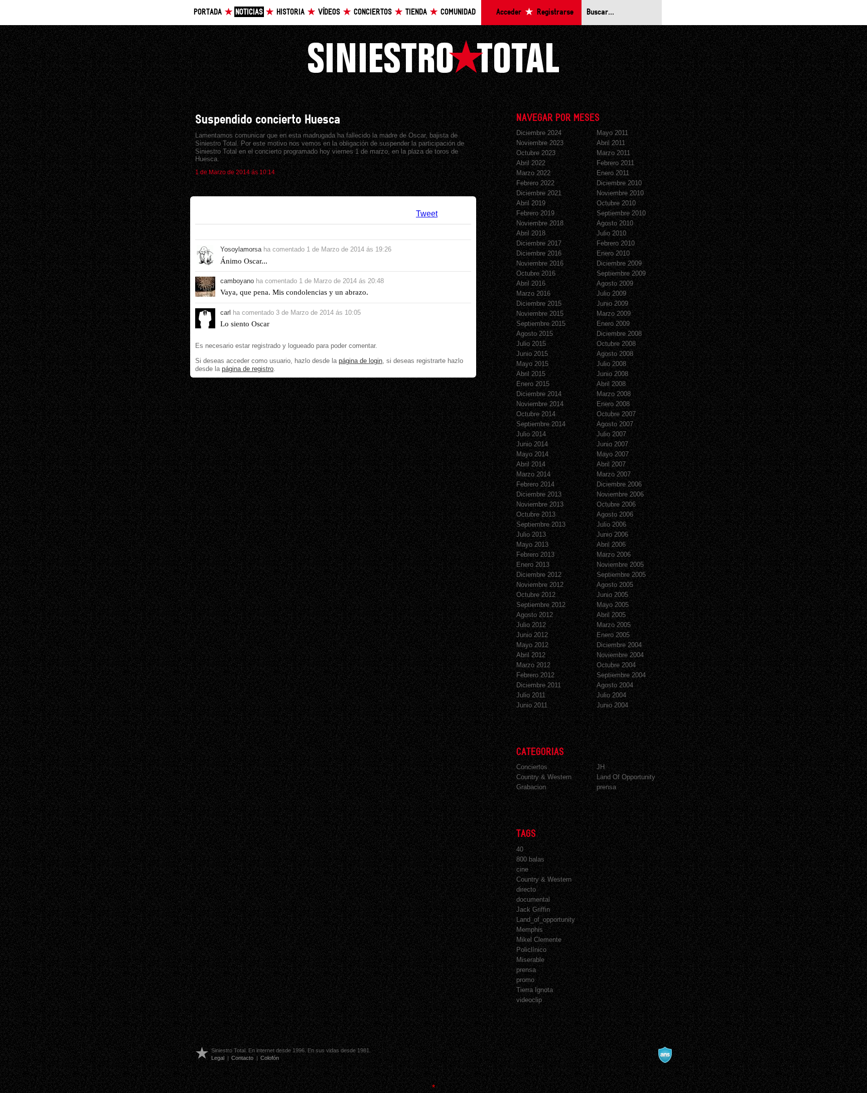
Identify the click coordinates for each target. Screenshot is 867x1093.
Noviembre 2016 (539, 263)
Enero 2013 (532, 564)
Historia (290, 12)
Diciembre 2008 (619, 333)
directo (526, 889)
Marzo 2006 (614, 554)
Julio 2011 (530, 695)
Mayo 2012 (532, 645)
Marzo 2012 (533, 665)
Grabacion (531, 787)
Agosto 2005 (615, 584)
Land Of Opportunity (626, 777)
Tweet (427, 213)
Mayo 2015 (532, 364)
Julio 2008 (611, 364)
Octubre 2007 (616, 414)
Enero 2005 (613, 635)
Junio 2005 (612, 594)
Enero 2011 (613, 173)
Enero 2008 (613, 404)
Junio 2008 (612, 374)
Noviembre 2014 (539, 404)
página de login (360, 361)
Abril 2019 (530, 203)
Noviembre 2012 (539, 584)
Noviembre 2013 (539, 504)
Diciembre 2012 (538, 574)
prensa (606, 787)
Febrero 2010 (616, 243)
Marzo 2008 (614, 394)
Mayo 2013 (532, 544)
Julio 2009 (611, 293)
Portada (208, 12)
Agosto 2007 (615, 424)
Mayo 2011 (612, 133)
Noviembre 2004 (620, 655)
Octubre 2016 (535, 273)
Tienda (416, 12)
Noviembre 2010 (620, 193)
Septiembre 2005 (621, 574)
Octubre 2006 (616, 504)
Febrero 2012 (535, 675)
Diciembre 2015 (538, 303)
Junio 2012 (532, 635)
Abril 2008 (611, 384)
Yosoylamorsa (240, 249)
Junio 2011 (531, 705)
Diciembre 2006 (619, 484)
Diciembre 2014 (538, 394)
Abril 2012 (530, 655)
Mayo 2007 (613, 454)
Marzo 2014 (533, 474)
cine (522, 869)
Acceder (508, 12)
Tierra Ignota (534, 990)
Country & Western (543, 777)
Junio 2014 (532, 444)
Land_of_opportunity (545, 919)
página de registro (247, 369)
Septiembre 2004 (621, 675)
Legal (217, 1058)
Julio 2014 (531, 434)
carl (225, 312)
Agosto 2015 (534, 333)
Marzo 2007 (614, 474)
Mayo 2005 (613, 605)
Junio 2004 (612, 705)
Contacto (242, 1058)
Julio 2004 (611, 695)
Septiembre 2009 (621, 273)
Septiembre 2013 (540, 524)
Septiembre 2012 (540, 605)
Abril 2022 (530, 163)
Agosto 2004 (615, 685)
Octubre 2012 (535, 594)
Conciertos (373, 12)
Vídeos (329, 12)
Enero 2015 (532, 384)
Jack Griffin (533, 909)
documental (533, 899)
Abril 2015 (530, 374)
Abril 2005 (611, 615)
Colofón (269, 1058)
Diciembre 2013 (538, 494)
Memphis (529, 929)
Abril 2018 (530, 233)
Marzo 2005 (614, 625)
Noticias (249, 12)
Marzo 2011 (613, 153)
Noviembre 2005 (620, 564)
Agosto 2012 (534, 615)
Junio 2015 (532, 353)
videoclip (529, 1000)
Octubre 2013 (535, 514)
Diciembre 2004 (619, 645)
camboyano (237, 281)
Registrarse (555, 12)
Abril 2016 (530, 283)
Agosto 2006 (615, 514)
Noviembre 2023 (539, 143)
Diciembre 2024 (538, 133)
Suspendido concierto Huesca (267, 120)
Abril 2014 (530, 464)
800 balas (530, 859)
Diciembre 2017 (538, 243)
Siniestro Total (433, 56)
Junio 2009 (612, 303)
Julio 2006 (611, 524)
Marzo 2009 (614, 313)
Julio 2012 (531, 625)
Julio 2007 (611, 434)
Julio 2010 (611, 233)
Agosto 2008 (615, 353)
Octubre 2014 (535, 414)
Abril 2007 (611, 464)
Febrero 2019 (535, 213)
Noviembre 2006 (620, 494)
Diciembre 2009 (619, 263)
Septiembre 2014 (540, 424)
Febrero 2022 (535, 183)
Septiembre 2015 (540, 323)
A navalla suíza (665, 1055)
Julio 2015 (531, 343)
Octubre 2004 (616, 665)
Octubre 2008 (616, 343)
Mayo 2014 (532, 454)
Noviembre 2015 (539, 313)
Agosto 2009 (615, 283)
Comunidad (458, 12)
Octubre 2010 (616, 203)
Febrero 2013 (535, 554)
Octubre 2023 (535, 153)
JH (601, 767)
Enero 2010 (613, 253)
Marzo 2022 (533, 173)
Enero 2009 (613, 323)
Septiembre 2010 (621, 213)
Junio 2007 (612, 444)
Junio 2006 (612, 534)
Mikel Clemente (538, 939)
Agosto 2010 (615, 223)
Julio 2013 (531, 534)
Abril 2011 (611, 143)
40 (519, 849)
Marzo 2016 (533, 293)
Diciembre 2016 (538, 253)
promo (525, 980)
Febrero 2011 (615, 163)
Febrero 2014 (535, 484)
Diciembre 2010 (619, 183)
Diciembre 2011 (538, 685)
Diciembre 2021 (538, 193)
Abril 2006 (611, 544)
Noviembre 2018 (539, 223)
